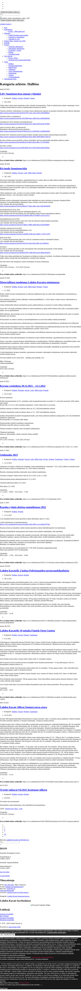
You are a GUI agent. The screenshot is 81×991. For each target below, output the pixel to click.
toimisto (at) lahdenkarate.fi (14, 887)
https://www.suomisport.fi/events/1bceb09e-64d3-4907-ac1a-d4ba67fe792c (25, 524)
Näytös (45, 459)
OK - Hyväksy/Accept (7, 934)
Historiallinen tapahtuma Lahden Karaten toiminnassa (29, 282)
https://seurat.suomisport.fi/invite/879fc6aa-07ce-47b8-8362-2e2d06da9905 (25, 131)
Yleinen (32, 98)
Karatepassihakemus (15, 66)
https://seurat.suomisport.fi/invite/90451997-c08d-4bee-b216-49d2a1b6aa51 (25, 252)
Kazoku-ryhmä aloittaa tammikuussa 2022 (23, 507)
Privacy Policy (13, 58)
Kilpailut (21, 390)
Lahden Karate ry (6, 24)
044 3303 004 (9, 885)
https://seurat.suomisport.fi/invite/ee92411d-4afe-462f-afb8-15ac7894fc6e (24, 243)
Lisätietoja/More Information (56, 932)
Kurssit (6, 45)
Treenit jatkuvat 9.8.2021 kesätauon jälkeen (23, 789)
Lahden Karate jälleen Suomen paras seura (23, 707)
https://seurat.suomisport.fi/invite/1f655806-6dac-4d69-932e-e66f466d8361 (25, 118)
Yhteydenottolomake (7, 890)
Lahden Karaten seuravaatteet (18, 35)
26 (5, 834)
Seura (6, 62)
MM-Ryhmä (12, 67)
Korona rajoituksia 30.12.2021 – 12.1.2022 (22, 386)
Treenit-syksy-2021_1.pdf (13, 809)
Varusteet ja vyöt (14, 39)
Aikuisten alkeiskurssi (15, 47)
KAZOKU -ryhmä (14, 50)
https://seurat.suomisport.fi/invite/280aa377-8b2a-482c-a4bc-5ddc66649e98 (25, 206)
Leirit (25, 173)
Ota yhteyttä (8, 56)
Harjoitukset (8, 29)
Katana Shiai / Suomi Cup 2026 (14, 41)
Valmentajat (12, 73)
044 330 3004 (4, 872)
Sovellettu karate (14, 54)
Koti (5, 28)
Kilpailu (7, 43)
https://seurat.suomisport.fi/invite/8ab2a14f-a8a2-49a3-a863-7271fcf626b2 (24, 142)
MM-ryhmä (32, 173)
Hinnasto (7, 33)
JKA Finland (4, 916)
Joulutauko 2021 (9, 454)
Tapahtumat (59, 459)
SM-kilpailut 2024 (10, 79)
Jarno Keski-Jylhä (14, 927)
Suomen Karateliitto (6, 914)
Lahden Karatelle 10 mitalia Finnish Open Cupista (27, 630)
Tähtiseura (11, 69)
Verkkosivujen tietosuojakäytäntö (19, 60)
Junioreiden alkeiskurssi (16, 48)
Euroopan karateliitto (7, 918)
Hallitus (11, 64)
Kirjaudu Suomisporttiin (13, 168)
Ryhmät (26, 98)
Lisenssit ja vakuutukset (16, 37)
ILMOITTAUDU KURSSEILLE (17, 840)
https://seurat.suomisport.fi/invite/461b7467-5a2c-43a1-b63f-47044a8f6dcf (25, 113)
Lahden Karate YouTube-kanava (18, 892)
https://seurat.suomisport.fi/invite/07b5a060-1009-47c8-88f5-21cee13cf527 (25, 215)
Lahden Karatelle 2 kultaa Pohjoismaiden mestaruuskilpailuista (34, 570)
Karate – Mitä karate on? (16, 31)
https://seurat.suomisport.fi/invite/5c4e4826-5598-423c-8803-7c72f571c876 (25, 234)
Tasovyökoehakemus (15, 71)
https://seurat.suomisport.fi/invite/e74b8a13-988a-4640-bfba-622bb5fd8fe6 (25, 225)
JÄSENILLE (10, 889)
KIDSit (10, 52)
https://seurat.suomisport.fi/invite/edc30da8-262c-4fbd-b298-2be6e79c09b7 (25, 124)
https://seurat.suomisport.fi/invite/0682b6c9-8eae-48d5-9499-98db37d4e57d (25, 137)
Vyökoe (11, 75)
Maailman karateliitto (7, 920)
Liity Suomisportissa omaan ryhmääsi (20, 93)
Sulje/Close (4, 988)
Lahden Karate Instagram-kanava (18, 896)
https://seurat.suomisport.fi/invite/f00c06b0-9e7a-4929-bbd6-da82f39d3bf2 (25, 148)
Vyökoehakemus (14, 77)
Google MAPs (5, 876)
